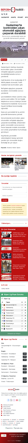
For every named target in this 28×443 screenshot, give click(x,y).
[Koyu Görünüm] (2, 14)
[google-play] (18, 428)
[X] (11, 400)
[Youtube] (17, 400)
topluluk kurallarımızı (16, 205)
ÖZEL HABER (20, 421)
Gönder (4, 200)
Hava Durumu (6, 406)
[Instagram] (14, 400)
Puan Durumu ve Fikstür (9, 410)
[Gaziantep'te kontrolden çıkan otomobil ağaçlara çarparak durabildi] (14, 49)
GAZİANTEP (5, 17)
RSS (4, 435)
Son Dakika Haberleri (8, 413)
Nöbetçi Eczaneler (8, 405)
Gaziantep (14, 22)
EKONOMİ (11, 421)
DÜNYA (11, 423)
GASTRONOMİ (7, 425)
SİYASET (20, 17)
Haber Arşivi (6, 415)
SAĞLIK (5, 423)
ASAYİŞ (13, 17)
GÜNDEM (21, 419)
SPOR (4, 421)
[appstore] (9, 428)
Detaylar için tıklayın (14, 333)
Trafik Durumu (7, 408)
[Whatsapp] (20, 400)
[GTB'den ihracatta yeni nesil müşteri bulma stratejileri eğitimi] (21, 161)
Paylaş (4, 59)
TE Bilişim (18, 440)
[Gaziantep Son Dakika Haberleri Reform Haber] (13, 10)
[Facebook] (8, 400)
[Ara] (4, 14)
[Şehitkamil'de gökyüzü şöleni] (7, 161)
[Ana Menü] (6, 14)
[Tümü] (26, 223)
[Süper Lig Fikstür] (26, 339)
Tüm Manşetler (7, 411)
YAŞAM (18, 423)
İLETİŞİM (15, 425)
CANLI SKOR (5, 288)
